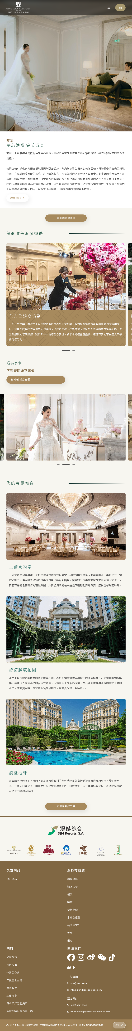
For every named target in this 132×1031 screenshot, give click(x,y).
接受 (117, 1025)
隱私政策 (99, 1025)
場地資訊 (15, 198)
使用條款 (89, 1025)
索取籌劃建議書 (66, 218)
